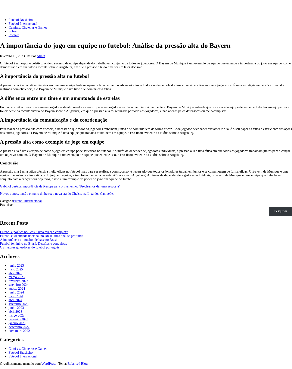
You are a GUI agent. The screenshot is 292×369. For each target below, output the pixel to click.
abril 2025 (15, 273)
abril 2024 (15, 300)
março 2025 (17, 277)
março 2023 (17, 315)
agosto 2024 (17, 288)
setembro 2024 (18, 284)
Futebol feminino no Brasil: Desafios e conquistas (33, 243)
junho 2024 (16, 292)
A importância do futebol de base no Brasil (29, 239)
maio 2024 (16, 296)
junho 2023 (16, 307)
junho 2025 (16, 265)
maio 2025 (16, 269)
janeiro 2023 (17, 323)
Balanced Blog (78, 363)
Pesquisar (6, 204)
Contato (14, 35)
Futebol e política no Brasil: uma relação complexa (34, 232)
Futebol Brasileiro (21, 20)
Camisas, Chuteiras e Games (28, 27)
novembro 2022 (19, 331)
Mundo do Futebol (12, 5)
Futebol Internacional (23, 23)
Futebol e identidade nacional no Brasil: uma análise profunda (41, 236)
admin (41, 56)
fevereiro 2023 (18, 319)
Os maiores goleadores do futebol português (29, 247)
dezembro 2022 (19, 327)
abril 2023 (15, 311)
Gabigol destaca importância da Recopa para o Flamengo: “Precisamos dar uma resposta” (60, 186)
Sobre (12, 31)
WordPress (48, 363)
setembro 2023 (18, 304)
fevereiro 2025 (18, 281)
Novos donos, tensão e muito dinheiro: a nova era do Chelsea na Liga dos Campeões (57, 193)
